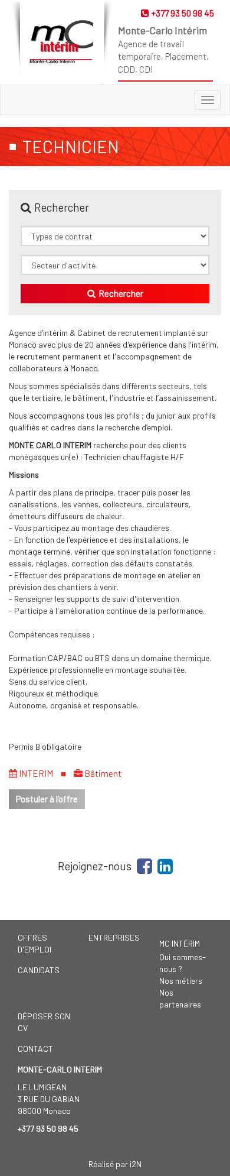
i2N (136, 1164)
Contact (35, 1049)
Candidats (39, 970)
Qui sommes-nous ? (182, 963)
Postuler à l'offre (47, 798)
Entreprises (114, 937)
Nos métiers (180, 981)
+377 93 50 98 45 (183, 13)
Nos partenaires (180, 998)
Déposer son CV (44, 1022)
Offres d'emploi (34, 943)
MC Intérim (179, 943)
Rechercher (120, 293)
